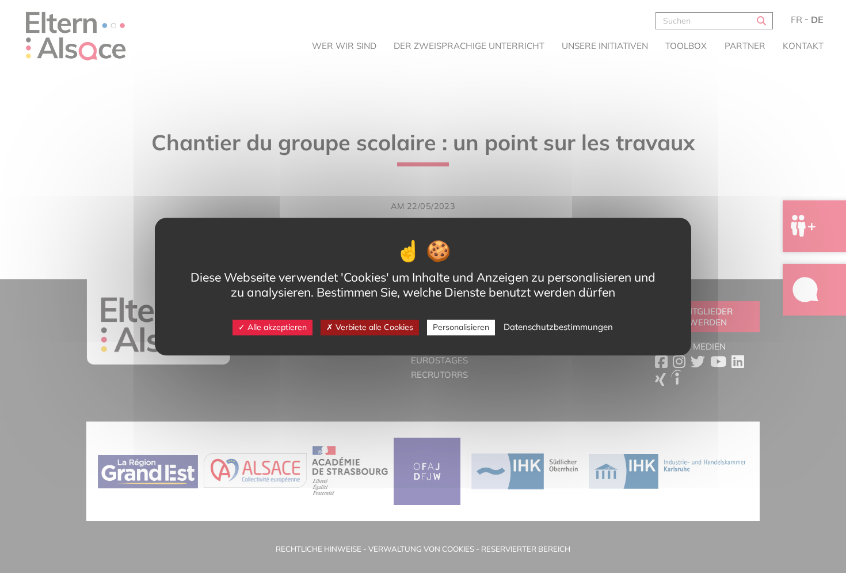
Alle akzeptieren (276, 327)
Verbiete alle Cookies (373, 327)
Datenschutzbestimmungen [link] (558, 326)
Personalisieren (461, 327)
